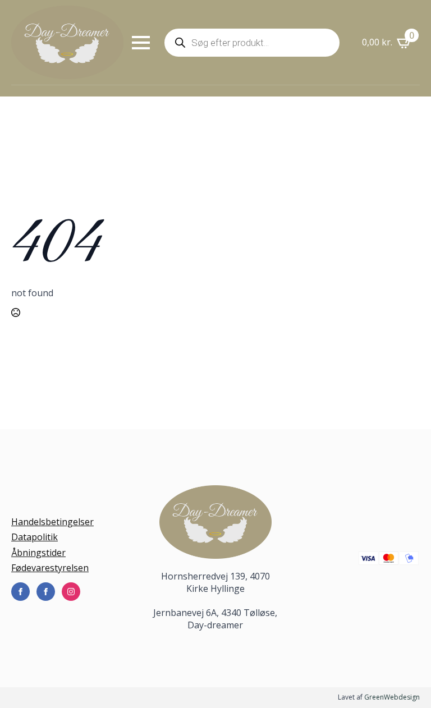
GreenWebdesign (392, 697)
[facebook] (20, 591)
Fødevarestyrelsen (50, 568)
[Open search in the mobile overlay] (252, 42)
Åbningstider (38, 552)
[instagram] (71, 591)
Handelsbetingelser (52, 522)
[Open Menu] (141, 43)
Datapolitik (34, 537)
